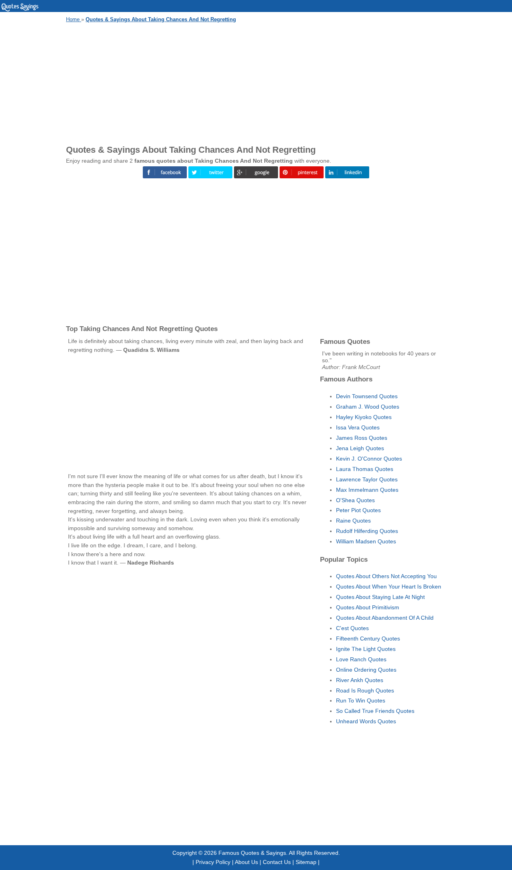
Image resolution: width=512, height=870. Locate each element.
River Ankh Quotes (359, 680)
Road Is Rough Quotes (365, 690)
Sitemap (306, 862)
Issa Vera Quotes (358, 427)
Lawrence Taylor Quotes (367, 479)
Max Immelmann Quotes (367, 490)
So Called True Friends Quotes (375, 711)
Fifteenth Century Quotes (368, 638)
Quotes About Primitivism (367, 607)
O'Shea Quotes (355, 500)
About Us (246, 862)
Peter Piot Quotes (358, 510)
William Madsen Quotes (366, 541)
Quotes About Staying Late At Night (380, 597)
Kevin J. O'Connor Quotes (369, 458)
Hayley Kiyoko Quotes (364, 417)
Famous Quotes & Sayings (252, 853)
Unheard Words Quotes (366, 721)
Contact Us (277, 862)
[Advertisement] (256, 82)
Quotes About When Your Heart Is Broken (388, 586)
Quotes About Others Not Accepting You (386, 576)
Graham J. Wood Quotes (367, 406)
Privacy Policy (213, 862)
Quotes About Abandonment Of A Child (385, 618)
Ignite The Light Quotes (366, 649)
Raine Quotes (353, 520)
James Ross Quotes (361, 438)
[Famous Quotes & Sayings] (20, 10)
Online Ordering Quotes (366, 669)
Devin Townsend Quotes (367, 396)
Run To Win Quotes (360, 700)
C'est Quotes (352, 628)
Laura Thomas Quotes (364, 469)
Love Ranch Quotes (361, 659)
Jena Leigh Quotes (360, 448)
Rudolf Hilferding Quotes (367, 531)
